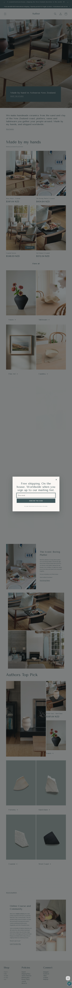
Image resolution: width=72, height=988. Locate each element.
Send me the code (36, 501)
